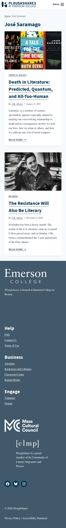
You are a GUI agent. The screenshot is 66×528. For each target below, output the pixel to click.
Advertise (10, 363)
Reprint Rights (12, 380)
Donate (8, 403)
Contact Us (11, 340)
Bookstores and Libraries (18, 369)
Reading (13, 196)
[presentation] (33, 50)
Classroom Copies (14, 374)
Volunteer (10, 398)
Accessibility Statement (34, 518)
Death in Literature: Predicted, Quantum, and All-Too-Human (31, 89)
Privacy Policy (12, 518)
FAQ (7, 334)
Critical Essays (17, 75)
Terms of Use (12, 345)
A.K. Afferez (17, 103)
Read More (17, 139)
